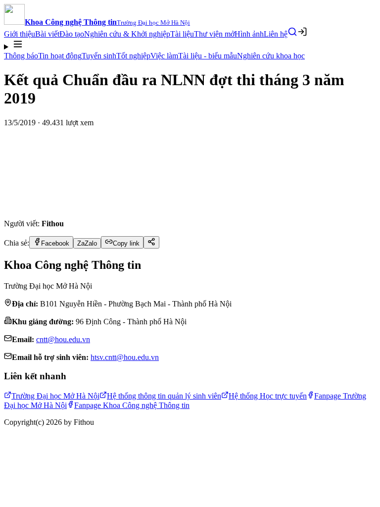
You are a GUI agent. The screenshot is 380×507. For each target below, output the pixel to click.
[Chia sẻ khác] (151, 242)
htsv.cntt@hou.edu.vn (125, 357)
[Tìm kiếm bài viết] (292, 32)
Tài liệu (182, 34)
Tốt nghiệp (133, 55)
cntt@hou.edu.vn (63, 339)
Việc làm (164, 55)
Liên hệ (275, 34)
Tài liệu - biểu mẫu (207, 55)
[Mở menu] (190, 45)
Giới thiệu (19, 34)
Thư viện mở (214, 34)
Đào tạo (71, 34)
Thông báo (21, 55)
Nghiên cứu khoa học (271, 55)
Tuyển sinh (99, 55)
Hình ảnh (249, 34)
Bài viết (47, 34)
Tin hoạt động (60, 55)
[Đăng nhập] (302, 32)
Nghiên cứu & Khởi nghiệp (127, 34)
